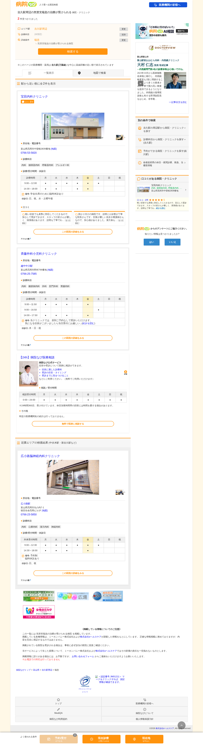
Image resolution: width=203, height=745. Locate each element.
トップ (58, 703)
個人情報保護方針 (145, 719)
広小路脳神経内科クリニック (40, 456)
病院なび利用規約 (58, 719)
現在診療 (103, 738)
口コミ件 (29, 101)
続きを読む (88, 323)
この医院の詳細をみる (73, 231)
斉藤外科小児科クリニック (39, 253)
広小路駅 (25, 503)
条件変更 (182, 725)
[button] (140, 83)
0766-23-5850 (29, 514)
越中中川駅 (27, 266)
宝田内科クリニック (34, 96)
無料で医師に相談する (73, 423)
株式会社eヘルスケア (90, 636)
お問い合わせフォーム (83, 656)
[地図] (54, 148)
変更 (124, 29)
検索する (73, 51)
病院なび (26, 2)
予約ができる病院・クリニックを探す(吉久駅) (165, 153)
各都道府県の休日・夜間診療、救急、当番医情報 (163, 164)
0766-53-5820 (29, 152)
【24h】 (37, 357)
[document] (73, 167)
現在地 (146, 738)
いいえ (172, 242)
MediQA (58, 713)
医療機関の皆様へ (169, 4)
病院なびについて (145, 713)
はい (151, 242)
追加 (124, 34)
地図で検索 (99, 73)
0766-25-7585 (29, 273)
